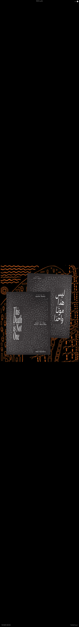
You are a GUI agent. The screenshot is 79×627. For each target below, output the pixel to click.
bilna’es (39, 1)
